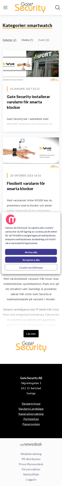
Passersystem (31, 424)
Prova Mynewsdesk (31, 464)
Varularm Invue (31, 403)
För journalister (31, 469)
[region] (31, 243)
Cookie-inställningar (31, 267)
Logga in (31, 479)
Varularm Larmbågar (31, 408)
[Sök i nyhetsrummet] (57, 7)
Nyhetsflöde (31, 474)
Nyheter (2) (9, 40)
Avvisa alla (31, 251)
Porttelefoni (31, 419)
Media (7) (27, 40)
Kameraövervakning (31, 414)
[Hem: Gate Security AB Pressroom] (30, 7)
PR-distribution (31, 459)
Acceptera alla (31, 259)
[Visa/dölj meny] (5, 7)
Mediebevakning (31, 454)
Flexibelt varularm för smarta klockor (26, 186)
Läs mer (31, 333)
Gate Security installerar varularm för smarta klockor (28, 102)
